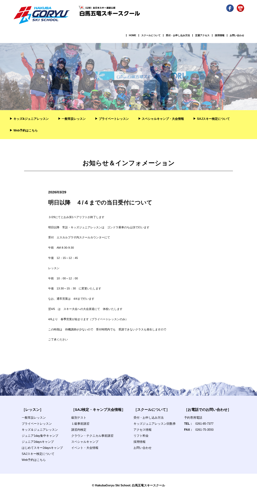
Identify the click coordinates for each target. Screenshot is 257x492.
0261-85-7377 (204, 423)
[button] (120, 106)
